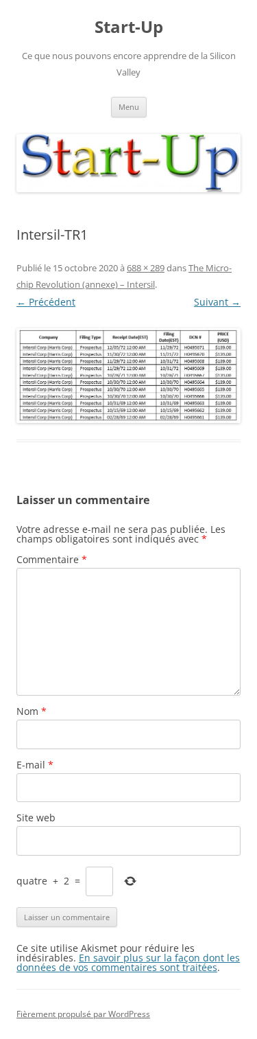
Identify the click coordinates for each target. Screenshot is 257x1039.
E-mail (34, 764)
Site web (36, 817)
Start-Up (129, 27)
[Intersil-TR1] (128, 375)
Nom (31, 711)
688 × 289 (145, 268)
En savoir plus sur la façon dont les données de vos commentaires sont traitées (128, 962)
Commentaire (51, 559)
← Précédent (45, 301)
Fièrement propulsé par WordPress (83, 1014)
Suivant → (217, 301)
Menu (129, 107)
